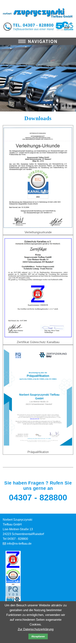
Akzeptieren (38, 636)
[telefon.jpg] (38, 26)
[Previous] (63, 106)
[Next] (69, 106)
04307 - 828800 (38, 497)
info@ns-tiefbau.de (19, 543)
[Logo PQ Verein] (13, 594)
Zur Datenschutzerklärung (35, 629)
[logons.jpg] (38, 12)
